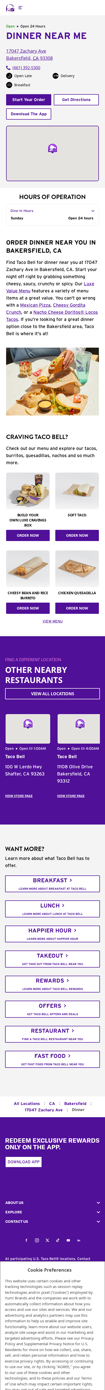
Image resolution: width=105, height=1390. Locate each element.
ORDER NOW (28, 535)
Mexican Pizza (35, 305)
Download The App (29, 114)
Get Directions (76, 100)
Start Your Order (28, 100)
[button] (52, 1202)
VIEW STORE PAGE (19, 796)
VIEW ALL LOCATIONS (52, 694)
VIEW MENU (53, 621)
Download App (24, 1162)
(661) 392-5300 (26, 67)
